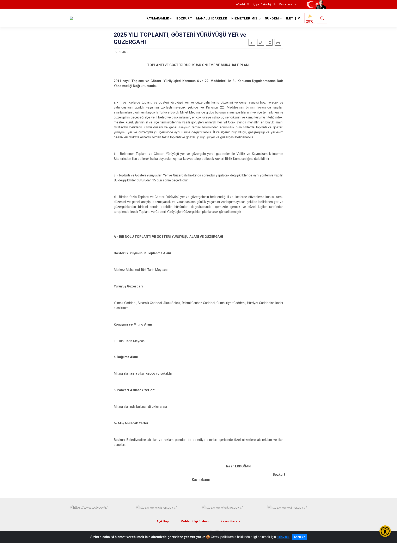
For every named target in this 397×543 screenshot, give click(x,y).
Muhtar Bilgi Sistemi (195, 521)
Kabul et (299, 537)
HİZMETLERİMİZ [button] (244, 18)
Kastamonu (286, 4)
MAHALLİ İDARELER (211, 18)
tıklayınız (283, 537)
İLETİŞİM (293, 18)
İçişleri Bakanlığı (262, 4)
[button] (269, 42)
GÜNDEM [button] (272, 18)
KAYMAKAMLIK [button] (157, 18)
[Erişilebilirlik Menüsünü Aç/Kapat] (385, 531)
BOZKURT (184, 18)
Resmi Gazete (230, 521)
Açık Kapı (163, 521)
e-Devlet (240, 4)
